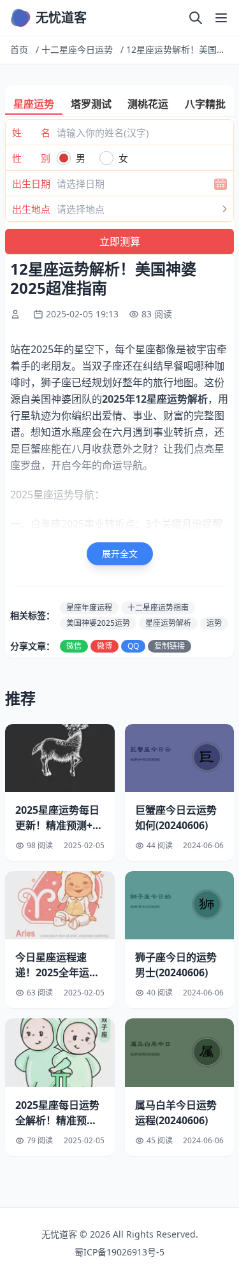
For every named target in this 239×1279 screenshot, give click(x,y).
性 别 (31, 158)
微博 (104, 645)
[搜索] (195, 17)
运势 (214, 623)
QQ (133, 645)
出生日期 (31, 183)
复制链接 (169, 645)
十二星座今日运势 (77, 49)
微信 (74, 645)
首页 (19, 49)
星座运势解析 (168, 623)
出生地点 (31, 209)
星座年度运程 (89, 607)
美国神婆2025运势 (98, 623)
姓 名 (31, 132)
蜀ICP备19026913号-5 (119, 1252)
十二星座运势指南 (158, 607)
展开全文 (120, 553)
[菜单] (221, 17)
